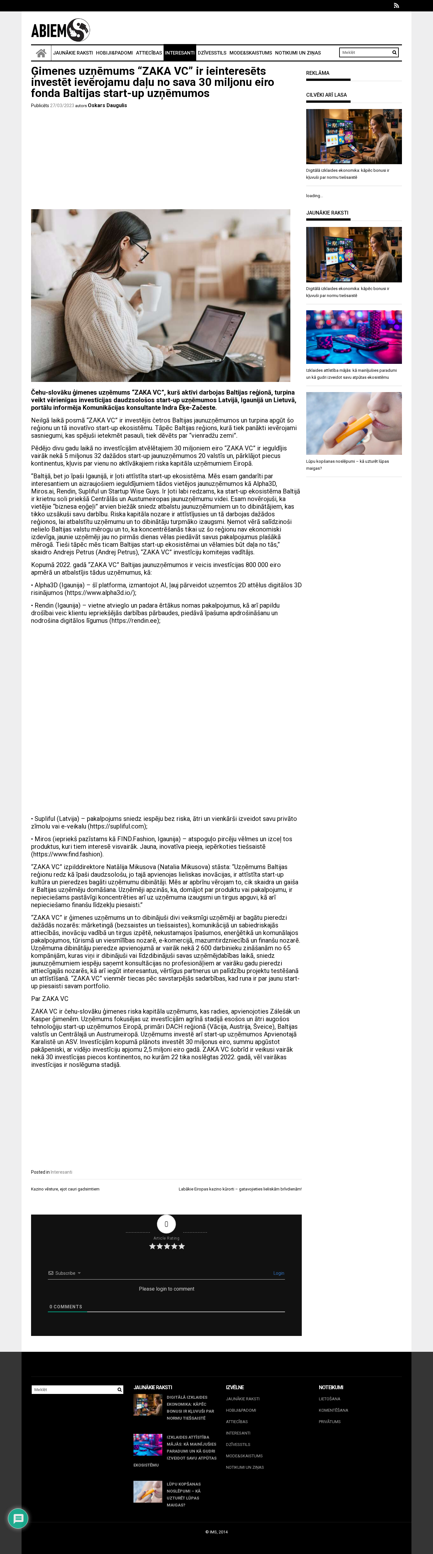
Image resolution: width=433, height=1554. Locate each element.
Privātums (330, 1421)
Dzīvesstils (212, 53)
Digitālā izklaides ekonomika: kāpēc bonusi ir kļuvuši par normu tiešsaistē (190, 1408)
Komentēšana (333, 1410)
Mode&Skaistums (250, 53)
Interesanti (180, 53)
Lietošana (329, 1398)
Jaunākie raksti (73, 53)
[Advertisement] (166, 160)
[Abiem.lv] (41, 53)
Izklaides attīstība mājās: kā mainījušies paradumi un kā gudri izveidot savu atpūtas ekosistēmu (175, 1451)
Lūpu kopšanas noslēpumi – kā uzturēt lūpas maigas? (184, 1494)
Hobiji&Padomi (114, 53)
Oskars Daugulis (107, 105)
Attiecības (149, 53)
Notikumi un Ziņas (298, 53)
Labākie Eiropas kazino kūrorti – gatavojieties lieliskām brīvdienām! (240, 1189)
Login (278, 1273)
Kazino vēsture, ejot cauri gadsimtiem (65, 1189)
